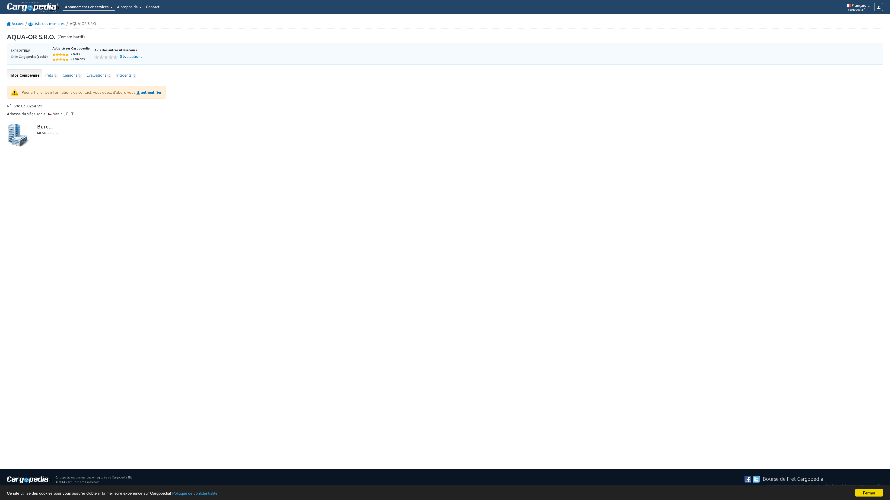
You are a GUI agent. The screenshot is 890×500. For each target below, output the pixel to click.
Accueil (17, 24)
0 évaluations (131, 57)
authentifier (151, 92)
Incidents (125, 75)
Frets (50, 75)
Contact (152, 7)
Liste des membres (48, 24)
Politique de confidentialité (194, 493)
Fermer (869, 493)
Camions (72, 75)
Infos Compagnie (25, 75)
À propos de (128, 7)
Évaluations (98, 75)
